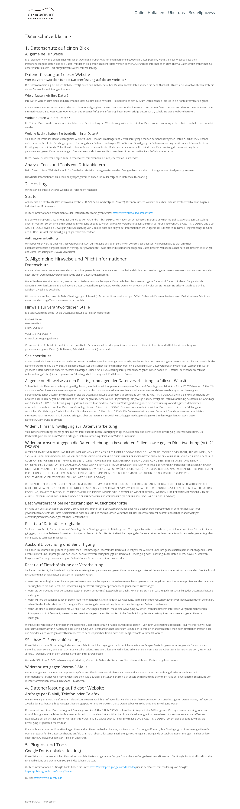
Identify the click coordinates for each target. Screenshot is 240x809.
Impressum (49, 801)
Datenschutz (32, 801)
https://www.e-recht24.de (48, 778)
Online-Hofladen (149, 13)
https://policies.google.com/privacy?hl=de (48, 771)
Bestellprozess (202, 13)
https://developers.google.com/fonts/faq (113, 767)
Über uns (176, 13)
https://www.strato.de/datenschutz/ (133, 213)
